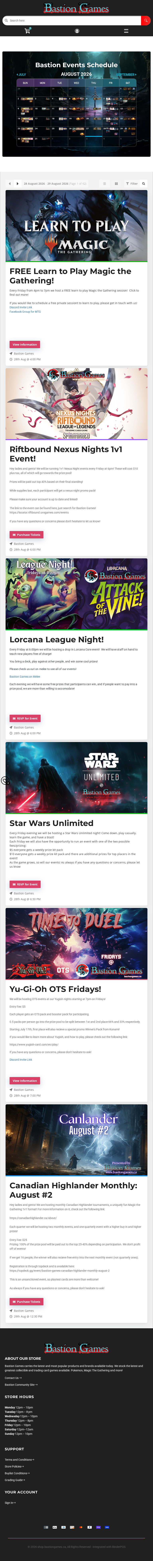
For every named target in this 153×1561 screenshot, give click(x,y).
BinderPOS (119, 1546)
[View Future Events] (18, 184)
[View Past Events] (10, 184)
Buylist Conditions (16, 1473)
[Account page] (77, 31)
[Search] (146, 20)
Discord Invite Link (21, 307)
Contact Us (12, 1378)
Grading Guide (14, 1480)
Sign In (9, 1502)
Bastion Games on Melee (25, 676)
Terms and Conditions (18, 1459)
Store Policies (13, 1466)
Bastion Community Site (20, 1384)
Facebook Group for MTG (25, 311)
